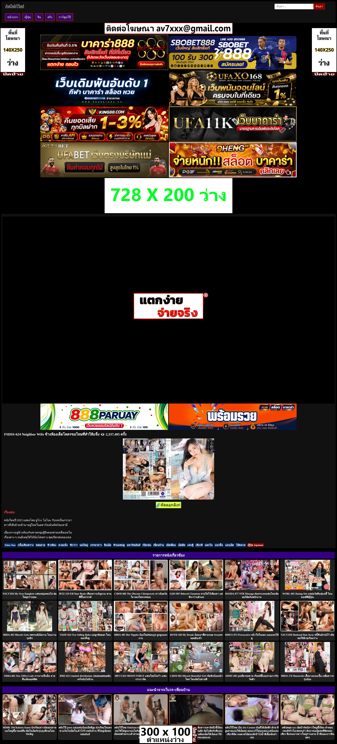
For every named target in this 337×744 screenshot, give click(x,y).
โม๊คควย (240, 545)
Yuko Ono (10, 545)
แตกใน (209, 545)
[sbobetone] (104, 104)
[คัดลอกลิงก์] (168, 505)
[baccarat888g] (104, 68)
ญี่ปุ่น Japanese (255, 545)
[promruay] (233, 428)
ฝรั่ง (50, 17)
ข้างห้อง (51, 545)
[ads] (166, 742)
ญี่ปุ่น (28, 17)
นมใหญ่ (84, 545)
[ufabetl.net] (104, 176)
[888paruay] (168, 318)
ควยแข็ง (63, 545)
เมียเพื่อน (171, 545)
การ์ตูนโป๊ (65, 17)
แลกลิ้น (219, 545)
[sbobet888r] (233, 68)
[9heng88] (233, 176)
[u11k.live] (233, 140)
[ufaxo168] (233, 104)
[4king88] (104, 140)
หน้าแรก (12, 17)
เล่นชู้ (190, 545)
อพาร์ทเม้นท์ (133, 545)
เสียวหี (199, 545)
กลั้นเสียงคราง (26, 545)
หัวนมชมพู (119, 545)
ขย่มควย (40, 545)
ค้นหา (319, 6)
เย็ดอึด (181, 545)
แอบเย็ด (229, 545)
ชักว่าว (73, 545)
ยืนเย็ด (107, 545)
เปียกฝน (147, 545)
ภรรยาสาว (96, 545)
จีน (39, 17)
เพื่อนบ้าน (158, 545)
